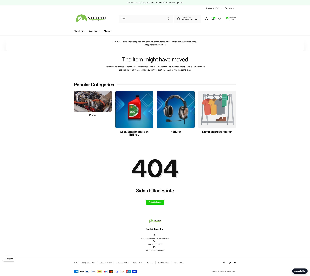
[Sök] (168, 18)
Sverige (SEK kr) (212, 8)
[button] (230, 19)
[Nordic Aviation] (155, 222)
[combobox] (146, 19)
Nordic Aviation (219, 271)
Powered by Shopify (230, 271)
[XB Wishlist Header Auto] (219, 18)
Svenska (228, 8)
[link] (217, 131)
